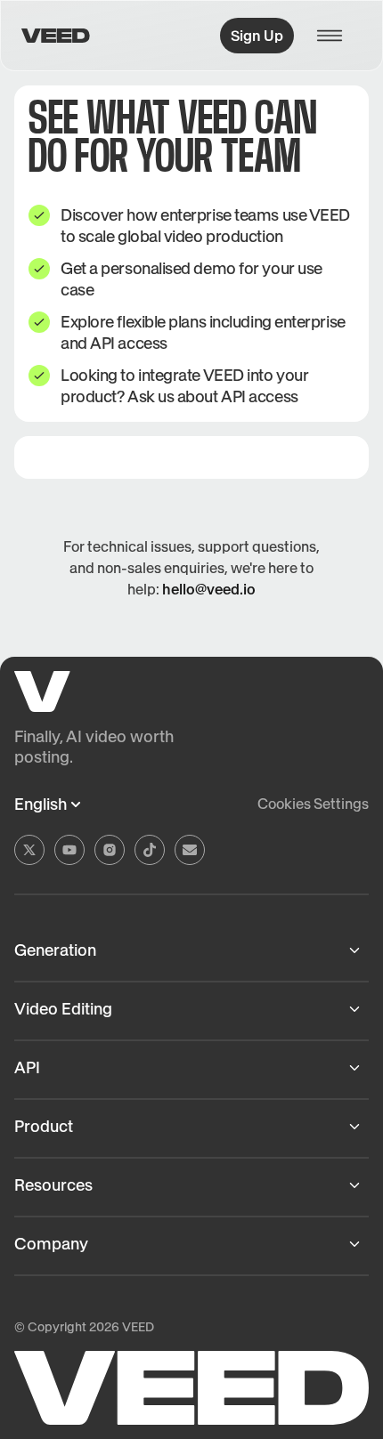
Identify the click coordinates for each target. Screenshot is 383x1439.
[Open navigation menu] (335, 35)
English (40, 804)
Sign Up (257, 35)
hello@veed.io (209, 589)
